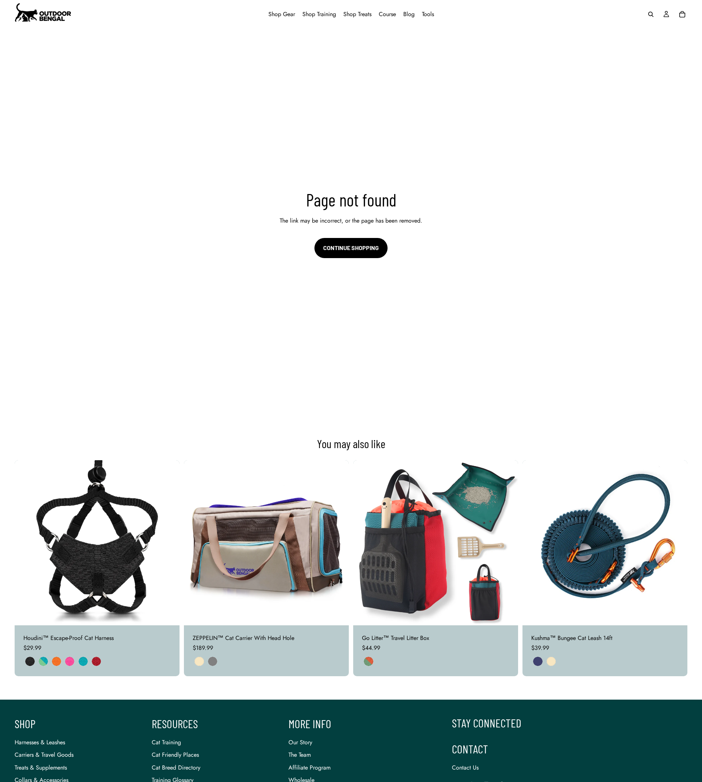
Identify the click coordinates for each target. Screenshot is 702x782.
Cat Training (166, 742)
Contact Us (465, 767)
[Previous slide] (26, 543)
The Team (299, 755)
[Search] (651, 14)
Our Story (300, 742)
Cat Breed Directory (176, 767)
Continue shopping (351, 247)
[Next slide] (169, 543)
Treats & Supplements (41, 767)
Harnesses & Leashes (40, 742)
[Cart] (682, 14)
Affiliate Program (309, 767)
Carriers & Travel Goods (44, 755)
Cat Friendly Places (175, 755)
